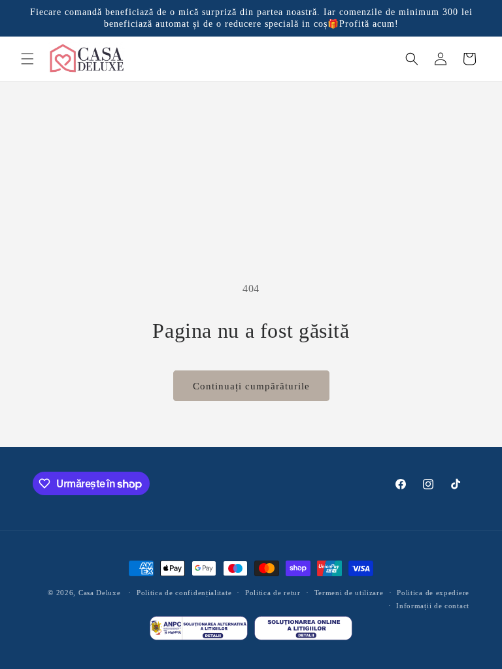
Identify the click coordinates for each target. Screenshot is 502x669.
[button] (27, 58)
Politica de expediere (433, 592)
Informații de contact (432, 606)
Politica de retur (273, 592)
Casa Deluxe (99, 592)
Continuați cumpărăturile (251, 386)
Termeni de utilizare (349, 592)
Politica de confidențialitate (184, 592)
